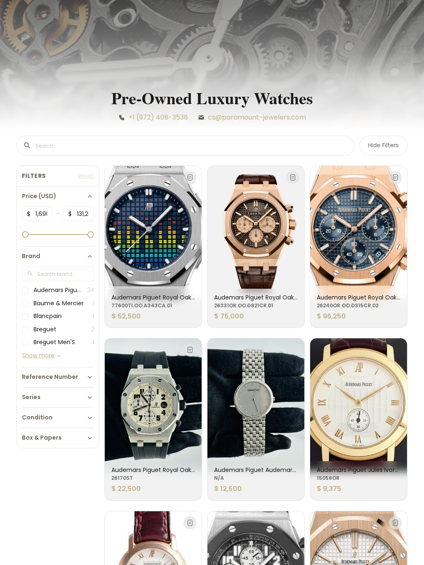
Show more (38, 355)
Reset (86, 176)
